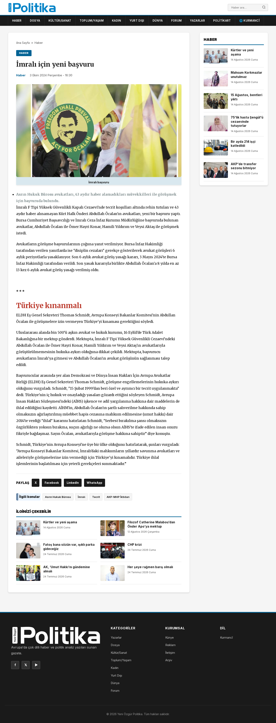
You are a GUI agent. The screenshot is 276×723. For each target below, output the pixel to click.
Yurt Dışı (137, 20)
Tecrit (96, 496)
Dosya (35, 20)
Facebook (52, 482)
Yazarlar (197, 20)
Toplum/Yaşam (92, 20)
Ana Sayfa (23, 42)
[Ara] (264, 7)
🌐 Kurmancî (249, 20)
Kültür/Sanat (59, 20)
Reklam (170, 645)
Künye (169, 637)
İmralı (81, 496)
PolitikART (222, 20)
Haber (17, 20)
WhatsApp (94, 482)
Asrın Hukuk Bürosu (58, 496)
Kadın (116, 20)
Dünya (158, 20)
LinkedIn (73, 482)
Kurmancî (226, 637)
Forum (176, 20)
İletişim (170, 653)
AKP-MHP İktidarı (118, 496)
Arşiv (168, 660)
